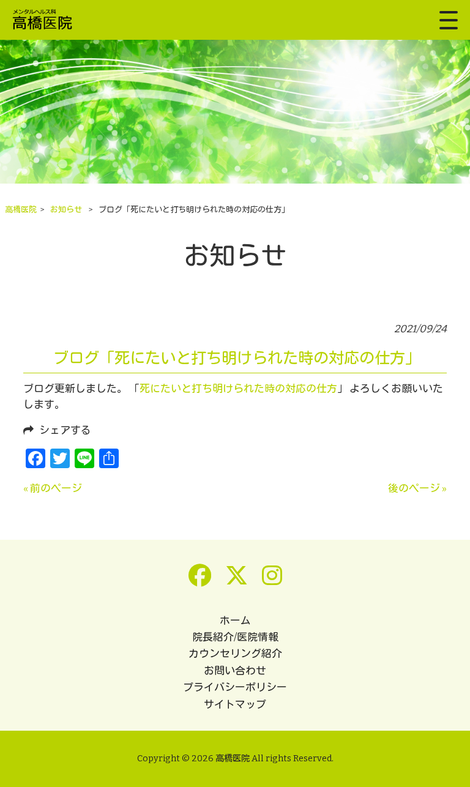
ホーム (235, 620)
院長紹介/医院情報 (235, 637)
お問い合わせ (235, 671)
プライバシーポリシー (235, 687)
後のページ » (417, 488)
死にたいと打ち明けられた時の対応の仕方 (238, 388)
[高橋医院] (46, 20)
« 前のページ (52, 488)
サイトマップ (235, 704)
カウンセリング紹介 (235, 653)
